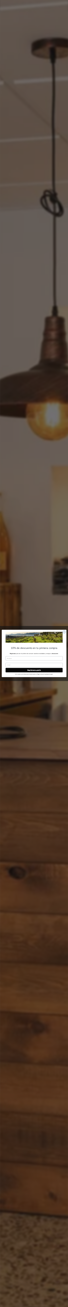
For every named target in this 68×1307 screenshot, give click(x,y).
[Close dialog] (64, 632)
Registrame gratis (34, 670)
